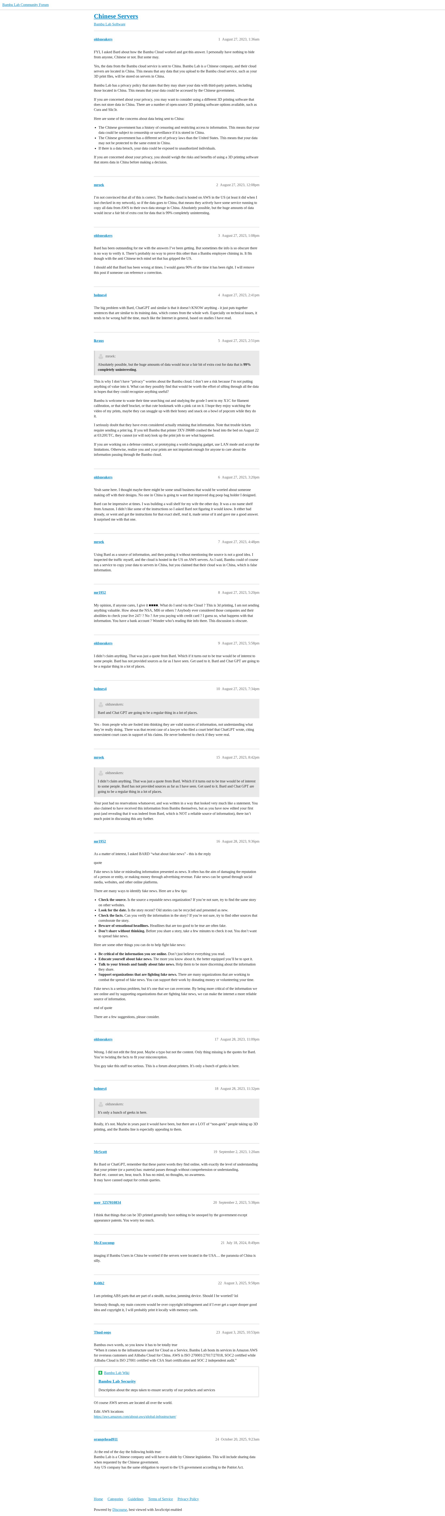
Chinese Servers (116, 16)
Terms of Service (160, 1499)
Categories (115, 1499)
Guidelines (135, 1499)
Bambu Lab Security (117, 1381)
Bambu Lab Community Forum (25, 5)
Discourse (119, 1510)
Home (98, 1499)
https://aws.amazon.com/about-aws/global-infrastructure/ (135, 1417)
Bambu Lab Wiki (116, 1373)
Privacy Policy (188, 1499)
